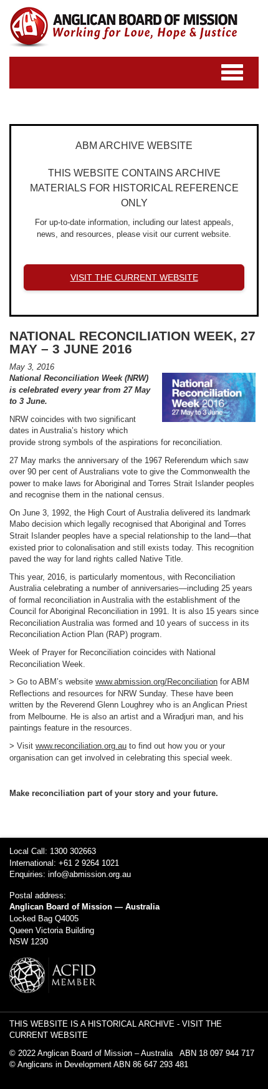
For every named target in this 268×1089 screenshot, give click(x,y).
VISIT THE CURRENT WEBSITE (134, 277)
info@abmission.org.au (89, 874)
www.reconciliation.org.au (81, 746)
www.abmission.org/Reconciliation (156, 681)
